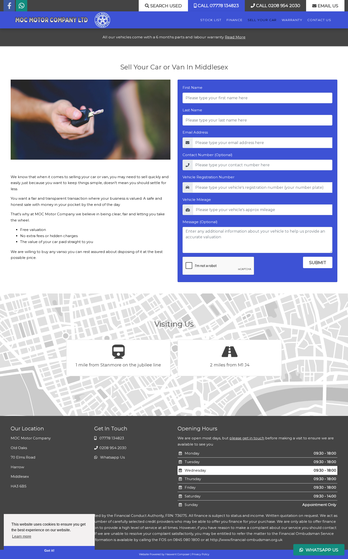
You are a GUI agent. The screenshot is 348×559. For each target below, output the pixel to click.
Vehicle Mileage (197, 199)
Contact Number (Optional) (207, 155)
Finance (235, 20)
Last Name (192, 110)
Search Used (165, 6)
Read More (235, 37)
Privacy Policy (200, 554)
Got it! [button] (49, 550)
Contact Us (319, 20)
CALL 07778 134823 (217, 5)
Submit (317, 262)
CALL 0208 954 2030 (277, 5)
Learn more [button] (21, 536)
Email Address (195, 132)
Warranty (292, 20)
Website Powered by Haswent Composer (164, 554)
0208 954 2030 (112, 448)
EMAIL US (327, 6)
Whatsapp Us (112, 457)
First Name (192, 87)
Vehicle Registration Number (208, 177)
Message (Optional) (200, 222)
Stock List (211, 20)
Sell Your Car (262, 20)
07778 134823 (111, 438)
